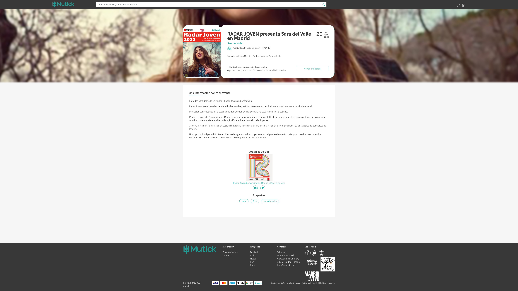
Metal (253, 258)
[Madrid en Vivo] (328, 263)
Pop (255, 201)
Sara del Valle (270, 201)
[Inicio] (72, 4)
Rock (252, 265)
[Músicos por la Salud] (312, 262)
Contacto (227, 255)
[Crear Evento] (463, 5)
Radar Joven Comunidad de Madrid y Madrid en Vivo (263, 70)
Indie (243, 201)
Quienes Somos (230, 252)
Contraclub (239, 47)
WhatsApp (282, 252)
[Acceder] (458, 5)
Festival (254, 252)
